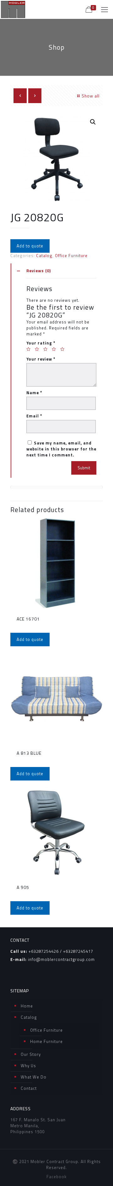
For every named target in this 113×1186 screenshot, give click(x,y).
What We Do (33, 1077)
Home (27, 1006)
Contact (29, 1088)
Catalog (44, 255)
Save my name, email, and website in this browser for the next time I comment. (61, 449)
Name (34, 393)
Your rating (41, 343)
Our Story (31, 1054)
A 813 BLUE (29, 753)
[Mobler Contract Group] (13, 9)
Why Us (28, 1065)
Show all (91, 96)
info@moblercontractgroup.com (61, 959)
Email (34, 416)
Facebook (56, 1176)
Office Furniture (71, 255)
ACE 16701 (28, 618)
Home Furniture (46, 1041)
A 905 (23, 887)
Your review (41, 359)
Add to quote (30, 246)
